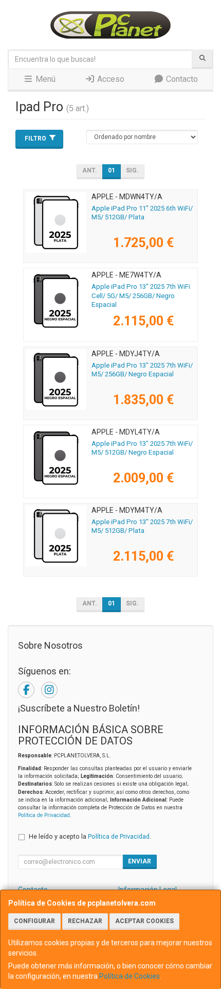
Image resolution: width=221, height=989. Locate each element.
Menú (44, 79)
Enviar (139, 861)
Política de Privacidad (44, 815)
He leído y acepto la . (90, 836)
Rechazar (85, 921)
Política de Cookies (129, 976)
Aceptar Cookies (144, 921)
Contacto (181, 79)
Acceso (109, 79)
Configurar (34, 921)
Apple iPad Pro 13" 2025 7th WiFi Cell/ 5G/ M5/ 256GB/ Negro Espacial (140, 295)
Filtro (35, 138)
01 (111, 170)
